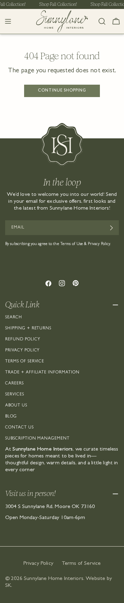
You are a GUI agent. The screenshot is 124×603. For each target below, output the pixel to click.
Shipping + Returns (28, 329)
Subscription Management (37, 439)
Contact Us (19, 428)
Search (13, 318)
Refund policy (22, 340)
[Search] (102, 21)
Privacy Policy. (99, 244)
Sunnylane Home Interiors (53, 579)
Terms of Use (71, 244)
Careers (14, 384)
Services (14, 395)
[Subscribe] (111, 228)
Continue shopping (62, 91)
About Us (16, 406)
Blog (11, 417)
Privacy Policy (22, 351)
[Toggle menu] (8, 21)
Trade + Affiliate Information (42, 373)
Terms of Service (24, 362)
